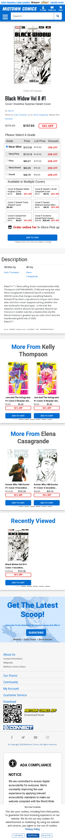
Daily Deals (30, 639)
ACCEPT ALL (33, 835)
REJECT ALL (47, 835)
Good (12, 174)
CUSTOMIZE (18, 835)
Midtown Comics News (14, 666)
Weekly (17, 639)
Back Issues (45, 639)
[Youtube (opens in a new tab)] (35, 738)
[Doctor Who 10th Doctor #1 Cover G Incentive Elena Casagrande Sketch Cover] (47, 465)
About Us (9, 654)
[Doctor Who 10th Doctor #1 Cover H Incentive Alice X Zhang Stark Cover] (18, 465)
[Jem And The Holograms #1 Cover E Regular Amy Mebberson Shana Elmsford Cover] (18, 378)
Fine (11, 160)
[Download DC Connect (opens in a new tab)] (34, 727)
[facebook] (12, 738)
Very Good (15, 167)
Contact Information (12, 658)
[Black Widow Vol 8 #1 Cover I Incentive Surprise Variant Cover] (18, 545)
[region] (7, 382)
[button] (43, 9)
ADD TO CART (32, 237)
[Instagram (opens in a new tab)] (47, 738)
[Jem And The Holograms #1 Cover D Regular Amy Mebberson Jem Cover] (47, 378)
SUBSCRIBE (36, 632)
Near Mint (15, 146)
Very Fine (14, 153)
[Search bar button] (58, 16)
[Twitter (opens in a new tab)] (23, 738)
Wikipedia (8, 662)
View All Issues (32, 90)
